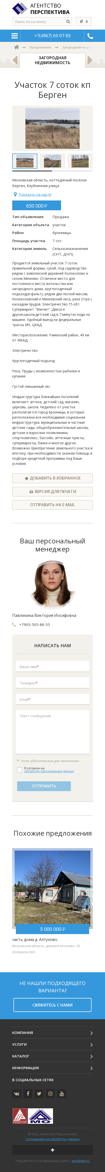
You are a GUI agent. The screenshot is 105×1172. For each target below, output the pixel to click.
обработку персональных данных (49, 771)
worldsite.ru (80, 1161)
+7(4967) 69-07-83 (52, 35)
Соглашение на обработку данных (52, 1139)
